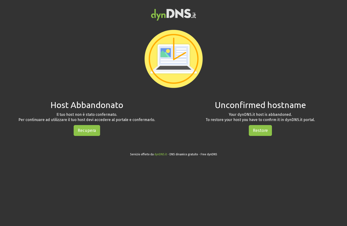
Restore (260, 130)
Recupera (87, 130)
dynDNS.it (160, 154)
